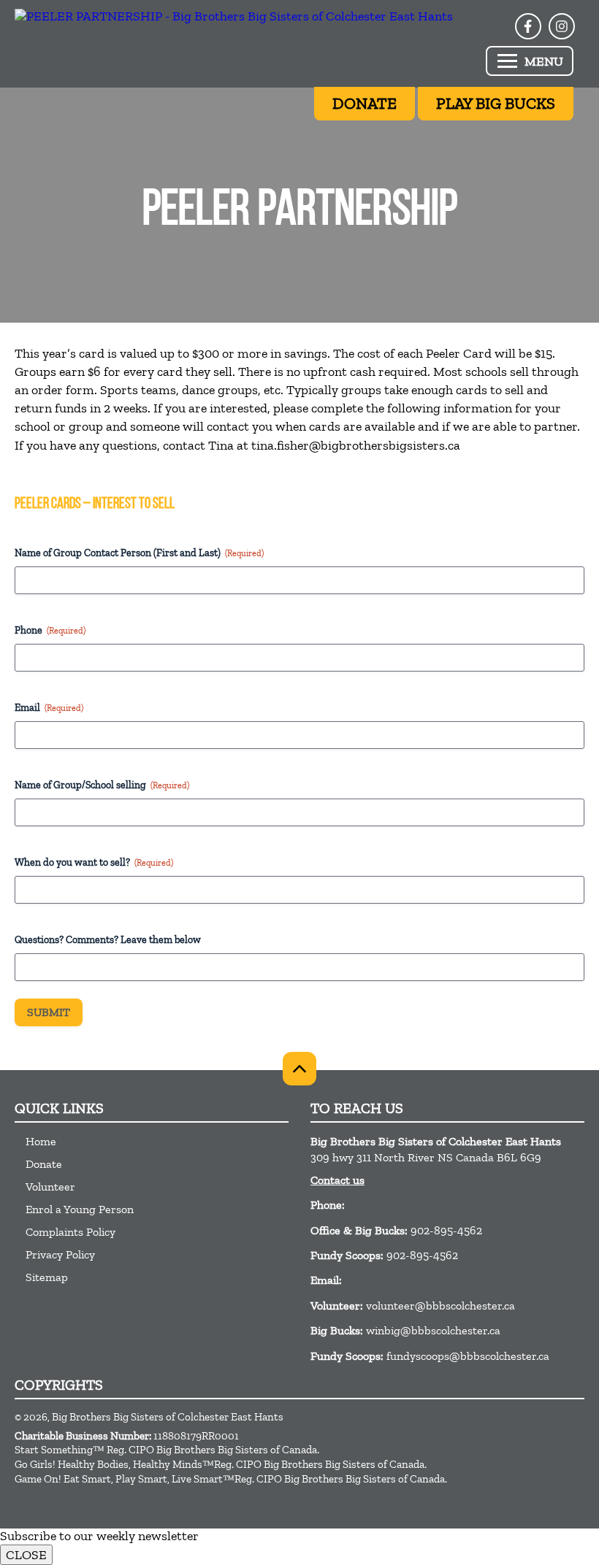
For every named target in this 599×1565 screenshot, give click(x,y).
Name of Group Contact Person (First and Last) (139, 553)
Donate (44, 1164)
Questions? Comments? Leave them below (108, 940)
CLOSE (26, 1555)
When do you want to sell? (94, 862)
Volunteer (50, 1186)
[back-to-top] (299, 1068)
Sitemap (47, 1277)
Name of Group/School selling (102, 785)
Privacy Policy (60, 1254)
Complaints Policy (70, 1232)
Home (41, 1141)
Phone (50, 630)
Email (49, 707)
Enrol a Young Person (80, 1209)
